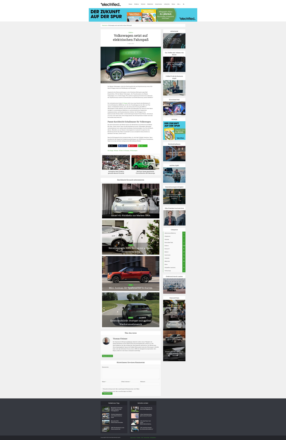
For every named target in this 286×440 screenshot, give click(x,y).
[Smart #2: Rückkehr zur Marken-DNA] (130, 201)
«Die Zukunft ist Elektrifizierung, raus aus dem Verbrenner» (174, 218)
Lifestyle (167, 4)
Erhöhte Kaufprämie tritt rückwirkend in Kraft (116, 416)
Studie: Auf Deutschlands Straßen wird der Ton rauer (174, 353)
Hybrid (143, 4)
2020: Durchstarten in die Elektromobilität (117, 428)
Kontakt (138, 437)
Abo (178, 4)
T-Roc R (122, 150)
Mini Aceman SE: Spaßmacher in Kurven (130, 287)
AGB (142, 437)
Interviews (158, 4)
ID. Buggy (124, 103)
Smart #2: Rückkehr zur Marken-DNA (130, 215)
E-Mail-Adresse (125, 381)
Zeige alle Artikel (107, 356)
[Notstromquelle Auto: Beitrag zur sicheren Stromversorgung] (130, 237)
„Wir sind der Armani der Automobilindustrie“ (146, 428)
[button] (112, 145)
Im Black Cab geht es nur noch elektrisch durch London (174, 287)
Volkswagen (134, 150)
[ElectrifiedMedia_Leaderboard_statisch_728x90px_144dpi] (143, 14)
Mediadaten (153, 437)
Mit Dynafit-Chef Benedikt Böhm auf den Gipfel (174, 175)
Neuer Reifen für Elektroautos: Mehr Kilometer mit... (174, 41)
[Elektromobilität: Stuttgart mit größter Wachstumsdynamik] (130, 309)
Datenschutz (146, 437)
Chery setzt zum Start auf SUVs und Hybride (174, 338)
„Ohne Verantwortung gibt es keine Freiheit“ (146, 415)
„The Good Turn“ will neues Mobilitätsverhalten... (146, 422)
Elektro (136, 4)
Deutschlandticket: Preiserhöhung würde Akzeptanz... (174, 307)
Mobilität (150, 4)
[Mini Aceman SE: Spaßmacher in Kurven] (130, 273)
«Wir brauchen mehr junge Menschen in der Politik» (174, 196)
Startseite (104, 25)
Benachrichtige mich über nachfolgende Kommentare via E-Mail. (121, 389)
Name (104, 381)
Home (130, 4)
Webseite (142, 381)
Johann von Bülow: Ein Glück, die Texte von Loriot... (174, 64)
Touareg (127, 150)
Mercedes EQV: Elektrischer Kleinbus (117, 421)
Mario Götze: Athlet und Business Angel (174, 88)
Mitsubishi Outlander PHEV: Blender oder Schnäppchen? (116, 409)
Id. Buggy (110, 150)
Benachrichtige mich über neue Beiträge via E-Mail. (117, 391)
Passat (116, 150)
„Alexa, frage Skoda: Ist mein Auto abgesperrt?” (146, 408)
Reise (173, 4)
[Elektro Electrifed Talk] (174, 108)
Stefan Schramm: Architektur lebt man (174, 154)
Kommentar (105, 367)
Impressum (133, 437)
